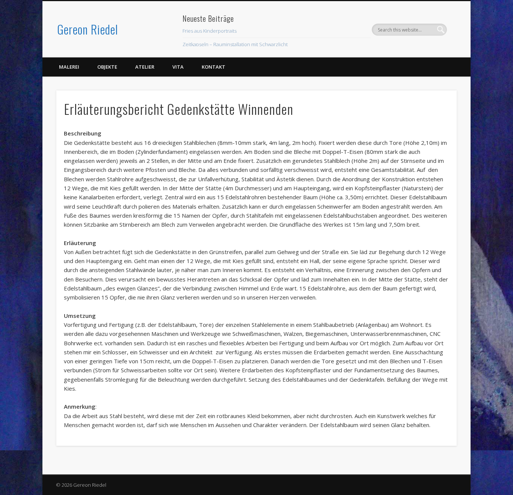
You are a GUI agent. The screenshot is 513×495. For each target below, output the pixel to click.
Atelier (144, 66)
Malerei (69, 66)
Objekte (107, 66)
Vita (178, 66)
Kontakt (213, 66)
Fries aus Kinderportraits (210, 30)
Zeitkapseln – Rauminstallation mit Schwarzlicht (235, 44)
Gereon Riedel (87, 29)
